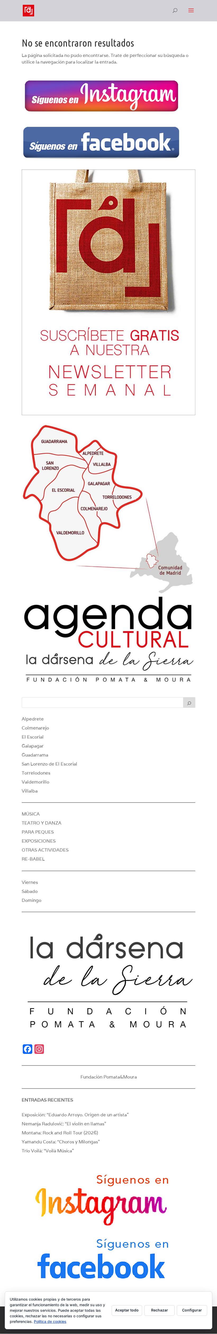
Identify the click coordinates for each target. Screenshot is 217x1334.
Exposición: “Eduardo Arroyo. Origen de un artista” (75, 1115)
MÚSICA (31, 814)
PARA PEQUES (38, 832)
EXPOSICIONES (39, 841)
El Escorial (33, 737)
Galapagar (33, 746)
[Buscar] (189, 702)
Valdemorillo (35, 782)
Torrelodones (36, 773)
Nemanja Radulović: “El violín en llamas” (64, 1124)
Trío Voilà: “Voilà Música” (48, 1151)
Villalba (30, 791)
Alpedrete (33, 719)
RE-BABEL (33, 859)
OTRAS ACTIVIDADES (45, 850)
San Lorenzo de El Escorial (49, 764)
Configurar (192, 1310)
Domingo (31, 900)
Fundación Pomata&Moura (108, 1077)
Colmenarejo (35, 728)
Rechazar (159, 1310)
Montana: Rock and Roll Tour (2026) (60, 1133)
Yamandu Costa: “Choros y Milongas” (61, 1142)
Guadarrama (35, 755)
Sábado (30, 891)
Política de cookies (50, 1321)
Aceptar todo (127, 1310)
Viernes (30, 882)
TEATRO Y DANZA (41, 823)
